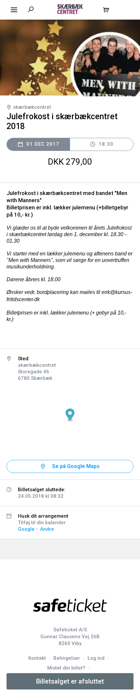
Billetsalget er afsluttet (70, 681)
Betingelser (66, 658)
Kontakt (37, 658)
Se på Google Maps (76, 466)
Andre (47, 529)
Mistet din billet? (66, 668)
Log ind (96, 658)
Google (26, 529)
